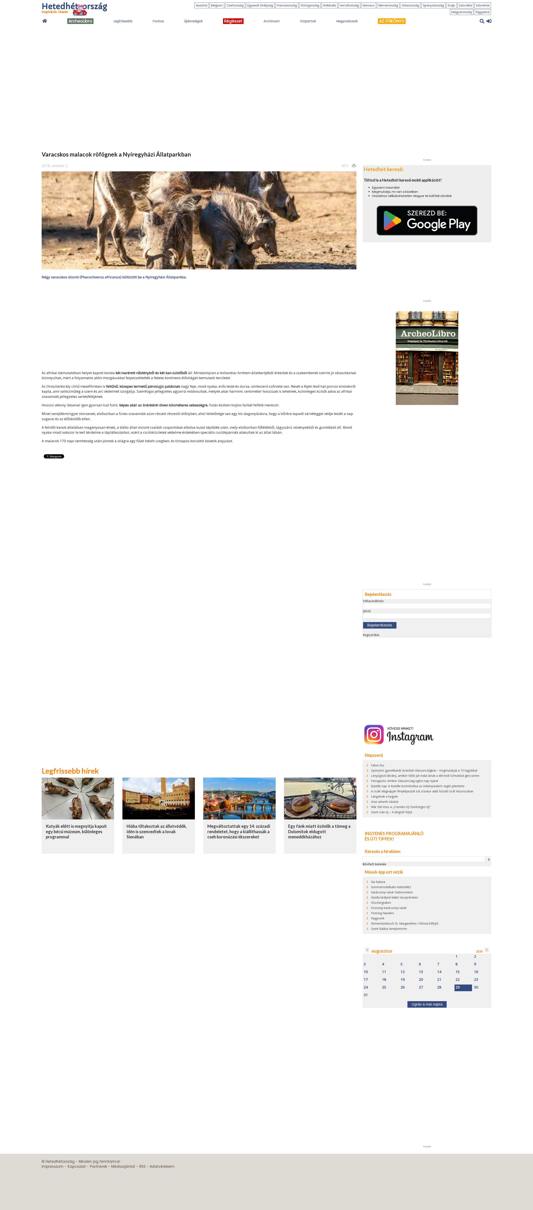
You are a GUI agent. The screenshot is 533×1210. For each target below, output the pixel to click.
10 (366, 972)
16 (476, 972)
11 (384, 972)
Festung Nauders (382, 913)
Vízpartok (308, 21)
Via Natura (378, 882)
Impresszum (53, 1166)
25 (384, 987)
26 (403, 987)
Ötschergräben (381, 903)
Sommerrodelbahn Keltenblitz (391, 887)
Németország (388, 5)
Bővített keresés (374, 864)
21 (439, 979)
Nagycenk (377, 918)
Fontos (158, 21)
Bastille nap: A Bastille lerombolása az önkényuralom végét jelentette (418, 786)
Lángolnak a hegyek (384, 796)
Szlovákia (465, 5)
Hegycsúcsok (347, 21)
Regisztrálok (371, 635)
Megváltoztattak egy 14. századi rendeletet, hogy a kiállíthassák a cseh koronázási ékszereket (238, 831)
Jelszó (367, 611)
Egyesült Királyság (260, 5)
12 (403, 972)
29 (458, 987)
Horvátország (349, 5)
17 (366, 979)
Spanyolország (433, 5)
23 (476, 979)
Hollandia (329, 5)
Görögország (310, 5)
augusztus (381, 951)
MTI (345, 165)
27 (421, 987)
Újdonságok (193, 21)
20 (421, 979)
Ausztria (201, 5)
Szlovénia (482, 5)
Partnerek (98, 1166)
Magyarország (461, 12)
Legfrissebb (122, 21)
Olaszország (410, 5)
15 (458, 972)
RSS (142, 1166)
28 (439, 987)
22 (458, 979)
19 (403, 979)
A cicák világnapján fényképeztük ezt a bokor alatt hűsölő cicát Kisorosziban (422, 791)
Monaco (369, 5)
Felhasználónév (373, 601)
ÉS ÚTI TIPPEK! (379, 838)
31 (366, 995)
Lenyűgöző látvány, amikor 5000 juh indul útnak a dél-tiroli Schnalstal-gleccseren (425, 776)
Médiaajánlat (123, 1166)
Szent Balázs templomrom (389, 929)
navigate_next (488, 859)
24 (366, 987)
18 (384, 979)
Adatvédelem (162, 1166)
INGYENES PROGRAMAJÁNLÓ (394, 833)
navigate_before (367, 949)
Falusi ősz (377, 765)
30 (476, 987)
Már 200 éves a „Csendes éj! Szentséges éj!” (401, 807)
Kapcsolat (77, 1166)
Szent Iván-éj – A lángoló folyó (391, 812)
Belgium (217, 5)
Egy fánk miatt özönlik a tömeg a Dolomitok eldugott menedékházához (319, 831)
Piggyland (482, 12)
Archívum (272, 21)
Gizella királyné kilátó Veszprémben (394, 897)
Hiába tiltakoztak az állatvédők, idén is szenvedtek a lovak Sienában (157, 831)
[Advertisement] (199, 324)
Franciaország (287, 5)
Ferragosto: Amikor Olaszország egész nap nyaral (404, 781)
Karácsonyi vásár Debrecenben (392, 892)
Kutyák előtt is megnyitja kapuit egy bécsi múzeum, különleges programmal (76, 831)
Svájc (451, 5)
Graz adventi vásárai (384, 802)
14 (439, 972)
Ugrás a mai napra (427, 1004)
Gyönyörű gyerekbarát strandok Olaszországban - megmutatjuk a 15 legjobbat (424, 770)
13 (421, 972)
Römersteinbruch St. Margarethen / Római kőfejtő (404, 923)
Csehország (235, 5)
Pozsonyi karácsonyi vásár (389, 908)
